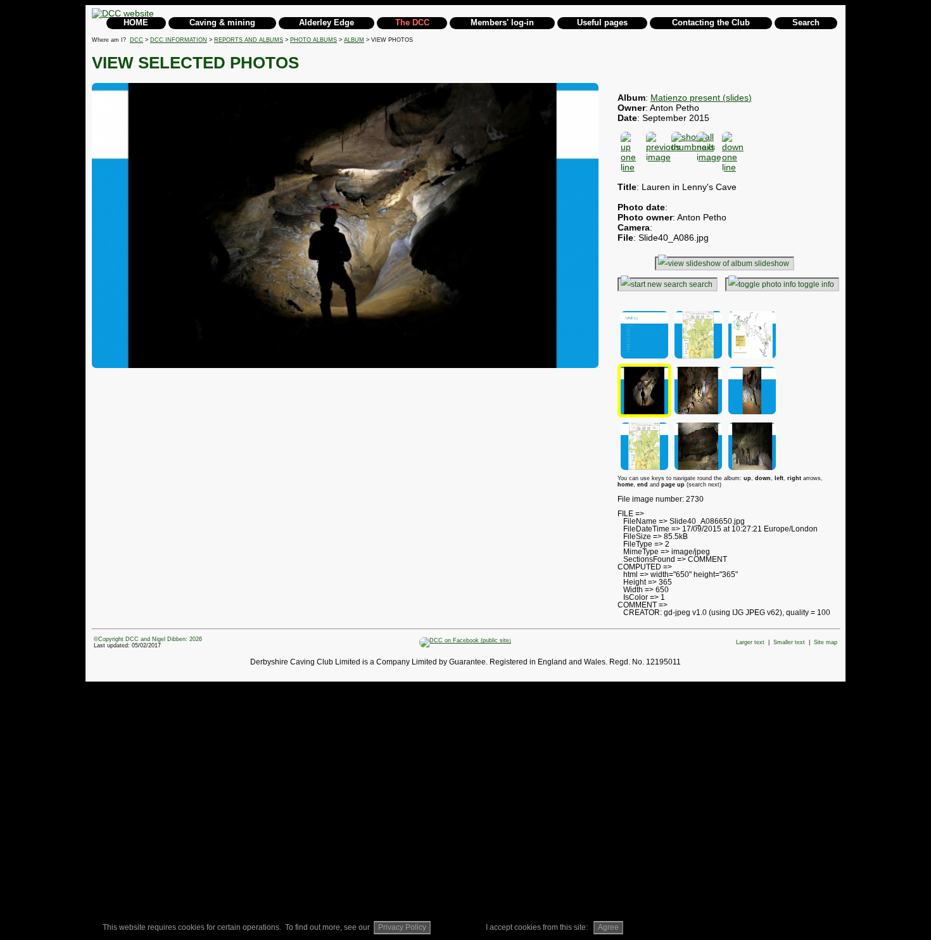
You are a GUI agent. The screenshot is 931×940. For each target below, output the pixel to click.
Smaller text (789, 642)
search (700, 284)
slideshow (771, 263)
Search (806, 22)
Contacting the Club (711, 22)
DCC (136, 40)
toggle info (816, 284)
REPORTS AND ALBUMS (248, 40)
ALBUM (354, 40)
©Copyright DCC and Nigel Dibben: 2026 (148, 639)
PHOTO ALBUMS (313, 40)
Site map (825, 642)
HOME (136, 22)
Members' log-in (502, 22)
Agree (608, 927)
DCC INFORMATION (178, 40)
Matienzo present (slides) (701, 97)
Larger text (750, 642)
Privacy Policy (402, 927)
